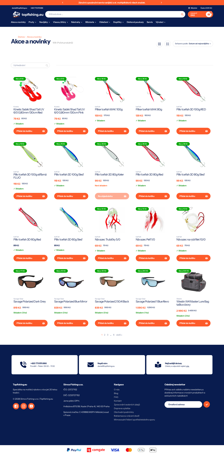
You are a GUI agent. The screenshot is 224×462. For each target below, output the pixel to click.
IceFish (97, 107)
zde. (187, 366)
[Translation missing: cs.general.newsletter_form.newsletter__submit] (207, 404)
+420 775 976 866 (36, 8)
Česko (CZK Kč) (206, 8)
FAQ (116, 397)
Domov (21, 37)
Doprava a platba (122, 408)
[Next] (161, 2)
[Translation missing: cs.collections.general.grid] (159, 43)
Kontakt (118, 400)
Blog (116, 393)
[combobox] (30, 65)
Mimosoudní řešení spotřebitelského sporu (134, 419)
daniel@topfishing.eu (19, 8)
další (118, 334)
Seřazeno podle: (181, 43)
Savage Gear (18, 299)
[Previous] (62, 2)
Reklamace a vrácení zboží (126, 416)
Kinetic (16, 107)
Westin (179, 299)
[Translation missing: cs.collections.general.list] (167, 43)
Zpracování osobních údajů (127, 404)
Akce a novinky (34, 37)
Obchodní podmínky (124, 412)
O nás (117, 389)
